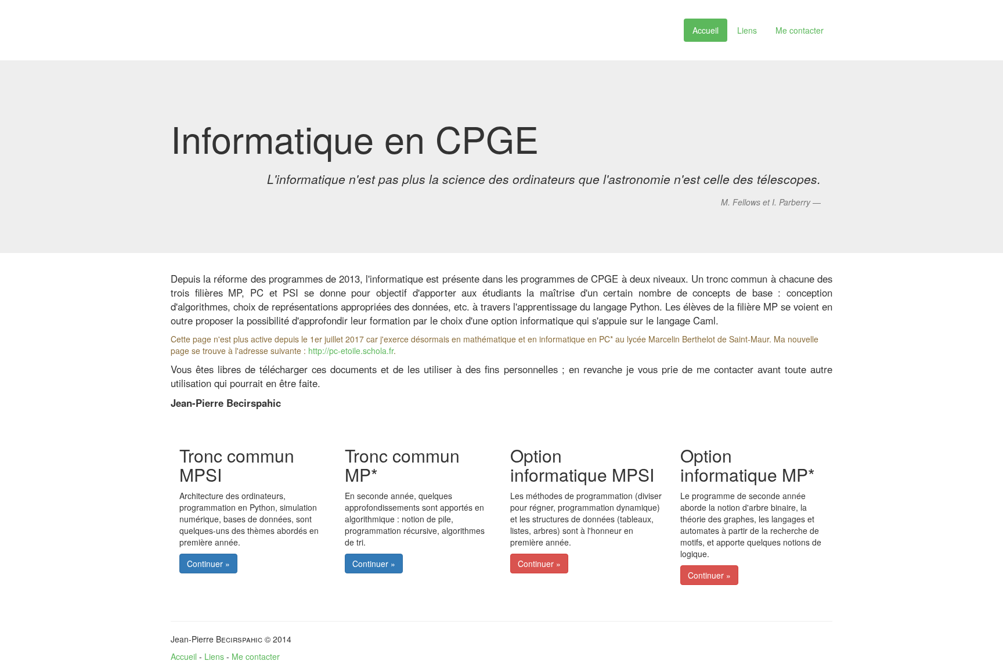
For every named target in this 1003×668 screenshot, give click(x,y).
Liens (747, 30)
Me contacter (799, 30)
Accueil (705, 30)
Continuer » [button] (208, 563)
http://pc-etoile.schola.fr (351, 350)
